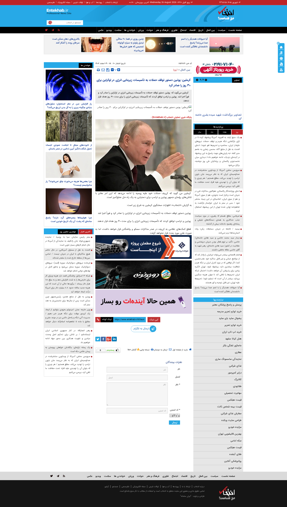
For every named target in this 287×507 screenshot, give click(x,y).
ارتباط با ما (186, 486)
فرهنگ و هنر (162, 30)
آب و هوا (89, 2)
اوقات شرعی (78, 2)
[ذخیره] (107, 70)
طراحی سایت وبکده (231, 420)
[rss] (59, 30)
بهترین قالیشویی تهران (229, 434)
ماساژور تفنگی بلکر (232, 346)
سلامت (117, 30)
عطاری (238, 352)
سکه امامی (236, 441)
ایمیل (177, 377)
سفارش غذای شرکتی (231, 413)
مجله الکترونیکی (139, 486)
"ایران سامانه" (185, 496)
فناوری (174, 30)
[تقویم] (281, 63)
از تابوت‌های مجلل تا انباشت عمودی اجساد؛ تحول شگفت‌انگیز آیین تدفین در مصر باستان (69, 147)
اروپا (175, 70)
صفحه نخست (235, 30)
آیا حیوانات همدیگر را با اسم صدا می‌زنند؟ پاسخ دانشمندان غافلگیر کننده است (194, 42)
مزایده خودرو (234, 427)
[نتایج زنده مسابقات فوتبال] (281, 69)
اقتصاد (192, 30)
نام (179, 369)
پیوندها (99, 2)
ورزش (141, 30)
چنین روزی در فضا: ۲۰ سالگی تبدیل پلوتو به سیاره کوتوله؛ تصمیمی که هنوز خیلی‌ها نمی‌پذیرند (130, 44)
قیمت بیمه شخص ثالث (229, 407)
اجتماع (183, 30)
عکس (100, 30)
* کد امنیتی (175, 410)
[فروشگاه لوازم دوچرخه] (143, 274)
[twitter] (46, 30)
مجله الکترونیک (64, 2)
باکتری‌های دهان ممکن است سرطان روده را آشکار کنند (66, 41)
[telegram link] (58, 476)
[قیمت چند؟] (281, 52)
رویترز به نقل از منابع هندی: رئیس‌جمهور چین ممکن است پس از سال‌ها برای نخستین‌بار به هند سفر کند (67, 300)
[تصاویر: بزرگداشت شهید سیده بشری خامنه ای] (218, 98)
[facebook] (103, 339)
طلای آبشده (235, 454)
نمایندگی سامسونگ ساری (228, 359)
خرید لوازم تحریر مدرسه (229, 312)
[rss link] (64, 476)
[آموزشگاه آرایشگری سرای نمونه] (143, 302)
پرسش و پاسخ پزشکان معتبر (226, 305)
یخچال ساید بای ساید (230, 318)
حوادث (149, 30)
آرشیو (107, 486)
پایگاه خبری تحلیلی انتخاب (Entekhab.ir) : (171, 117)
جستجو (115, 486)
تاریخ (200, 30)
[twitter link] (51, 476)
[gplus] (108, 339)
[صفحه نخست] (281, 46)
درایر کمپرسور (234, 373)
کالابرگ (237, 379)
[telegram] (52, 30)
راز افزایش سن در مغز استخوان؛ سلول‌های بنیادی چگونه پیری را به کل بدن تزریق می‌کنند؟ (69, 105)
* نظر (177, 384)
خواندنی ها (129, 30)
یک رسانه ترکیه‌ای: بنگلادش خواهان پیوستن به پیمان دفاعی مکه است (67, 349)
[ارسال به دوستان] (103, 69)
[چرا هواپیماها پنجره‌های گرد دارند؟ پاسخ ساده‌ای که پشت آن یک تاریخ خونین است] (69, 201)
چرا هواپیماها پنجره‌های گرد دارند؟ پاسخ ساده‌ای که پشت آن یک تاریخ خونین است (69, 219)
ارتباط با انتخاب (111, 2)
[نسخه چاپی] (98, 69)
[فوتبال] (281, 58)
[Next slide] (197, 80)
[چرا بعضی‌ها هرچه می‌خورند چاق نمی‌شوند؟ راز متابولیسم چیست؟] (69, 165)
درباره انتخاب (199, 486)
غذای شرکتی (235, 366)
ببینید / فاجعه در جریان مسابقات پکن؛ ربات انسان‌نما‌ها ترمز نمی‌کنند (217, 231)
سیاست (221, 30)
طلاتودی (237, 386)
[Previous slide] (206, 80)
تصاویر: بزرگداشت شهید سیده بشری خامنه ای (218, 116)
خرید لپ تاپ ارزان (231, 332)
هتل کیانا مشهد (233, 339)
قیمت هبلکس (234, 400)
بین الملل (210, 30)
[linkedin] (114, 339)
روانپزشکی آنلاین (232, 461)
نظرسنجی (51, 2)
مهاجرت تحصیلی (232, 393)
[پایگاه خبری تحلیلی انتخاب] (228, 15)
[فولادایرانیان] (143, 247)
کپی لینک (153, 319)
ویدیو (109, 30)
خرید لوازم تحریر (233, 325)
